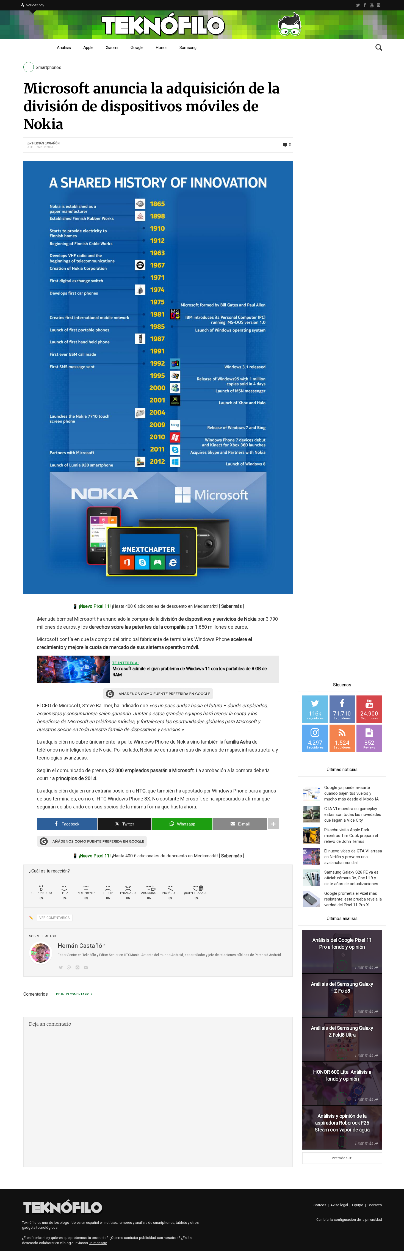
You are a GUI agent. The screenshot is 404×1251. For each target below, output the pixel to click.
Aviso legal (339, 1205)
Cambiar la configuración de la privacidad (349, 1219)
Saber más (231, 606)
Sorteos (320, 1205)
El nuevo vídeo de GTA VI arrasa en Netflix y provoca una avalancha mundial (353, 857)
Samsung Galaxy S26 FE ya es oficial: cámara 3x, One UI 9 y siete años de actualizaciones (351, 878)
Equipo (357, 1205)
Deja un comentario (72, 994)
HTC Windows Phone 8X (123, 799)
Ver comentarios (54, 918)
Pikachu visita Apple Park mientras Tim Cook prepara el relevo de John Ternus (351, 835)
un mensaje (98, 1243)
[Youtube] (371, 5)
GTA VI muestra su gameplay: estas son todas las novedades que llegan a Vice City (352, 814)
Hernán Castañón (46, 143)
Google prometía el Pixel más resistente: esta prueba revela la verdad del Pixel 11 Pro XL (353, 899)
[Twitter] (358, 5)
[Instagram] (378, 5)
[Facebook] (364, 5)
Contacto (374, 1205)
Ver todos (339, 1158)
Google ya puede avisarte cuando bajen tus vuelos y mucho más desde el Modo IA (351, 793)
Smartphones (48, 67)
